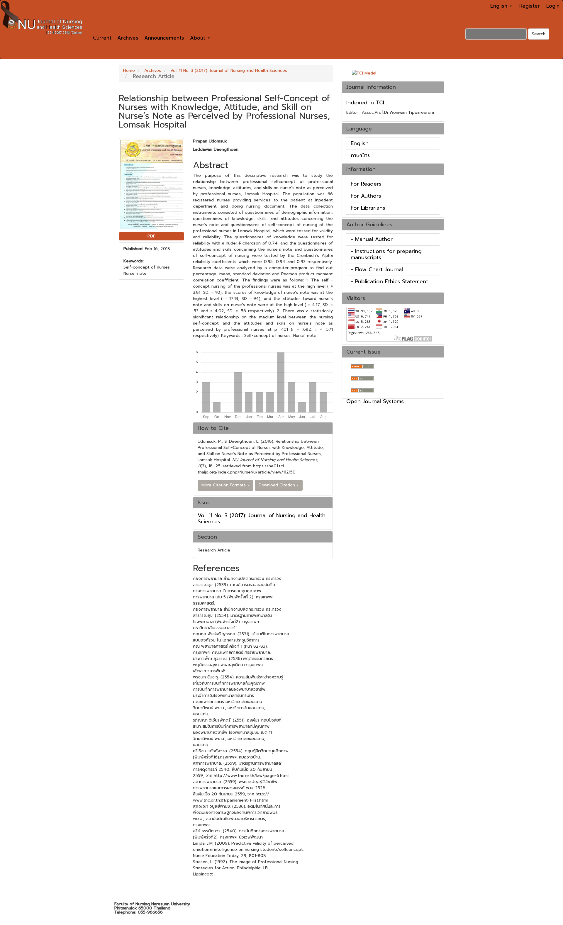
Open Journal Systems (375, 401)
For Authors (366, 196)
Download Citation (277, 485)
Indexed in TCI (365, 102)
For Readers (366, 184)
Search (538, 34)
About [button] (198, 38)
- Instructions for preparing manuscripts (386, 254)
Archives (127, 38)
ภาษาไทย (361, 155)
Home (129, 70)
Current (102, 38)
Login (552, 6)
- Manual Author (372, 239)
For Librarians (368, 208)
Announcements (164, 38)
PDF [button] (151, 236)
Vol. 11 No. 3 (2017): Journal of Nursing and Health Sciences (228, 70)
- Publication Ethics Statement (389, 281)
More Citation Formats (224, 485)
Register (529, 6)
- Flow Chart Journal (377, 269)
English (360, 143)
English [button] (499, 6)
